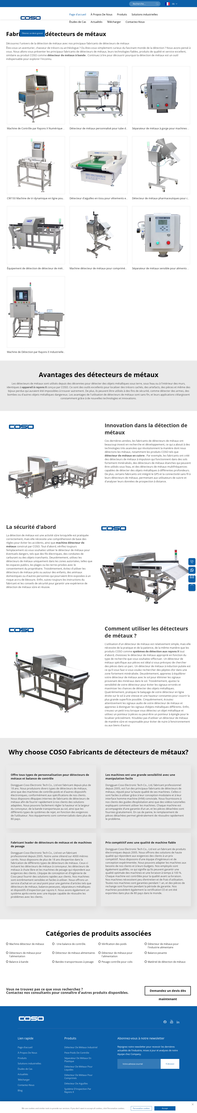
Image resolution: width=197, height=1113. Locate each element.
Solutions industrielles (145, 14)
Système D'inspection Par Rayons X (77, 1090)
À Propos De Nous (101, 14)
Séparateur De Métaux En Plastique (77, 1059)
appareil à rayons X (34, 387)
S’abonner (170, 1064)
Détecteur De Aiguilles (76, 1083)
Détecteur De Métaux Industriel (80, 1047)
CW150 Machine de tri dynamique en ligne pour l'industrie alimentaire (49, 198)
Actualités (96, 22)
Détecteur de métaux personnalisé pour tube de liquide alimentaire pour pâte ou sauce (122, 128)
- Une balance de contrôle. (70, 944)
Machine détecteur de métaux (26, 944)
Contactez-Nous (135, 22)
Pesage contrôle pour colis (117, 962)
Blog (20, 1090)
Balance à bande (18, 962)
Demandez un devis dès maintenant (168, 992)
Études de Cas (77, 22)
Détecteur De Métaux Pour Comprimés (78, 1076)
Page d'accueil (77, 14)
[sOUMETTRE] (157, 3)
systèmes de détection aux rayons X (156, 651)
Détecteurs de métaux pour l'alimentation (25, 954)
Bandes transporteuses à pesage (74, 962)
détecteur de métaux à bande (66, 55)
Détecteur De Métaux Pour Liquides (78, 1068)
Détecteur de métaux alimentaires (75, 953)
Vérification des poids (114, 944)
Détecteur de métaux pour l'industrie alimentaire (163, 945)
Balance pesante (157, 953)
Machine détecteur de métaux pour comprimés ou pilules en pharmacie (112, 268)
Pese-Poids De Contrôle (76, 1052)
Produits (122, 14)
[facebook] (165, 1022)
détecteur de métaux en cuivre (125, 455)
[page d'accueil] (31, 1022)
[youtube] (172, 1022)
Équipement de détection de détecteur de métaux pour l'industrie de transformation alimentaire (65, 268)
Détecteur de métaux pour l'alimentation (117, 954)
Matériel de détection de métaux (166, 962)
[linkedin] (178, 1022)
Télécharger (114, 22)
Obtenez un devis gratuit (32, 33)
